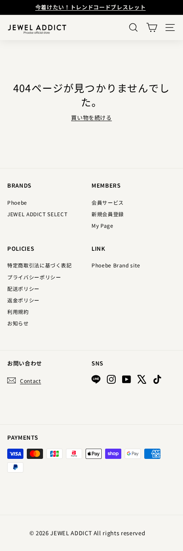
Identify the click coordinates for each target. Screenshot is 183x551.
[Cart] (152, 27)
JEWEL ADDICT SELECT (37, 214)
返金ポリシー (23, 300)
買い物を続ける (91, 117)
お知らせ (18, 323)
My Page (103, 225)
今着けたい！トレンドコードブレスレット (90, 7)
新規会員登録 (108, 214)
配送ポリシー (23, 288)
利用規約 (18, 311)
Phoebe (17, 202)
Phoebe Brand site (116, 265)
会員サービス (108, 202)
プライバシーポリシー (34, 277)
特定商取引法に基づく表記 (39, 265)
